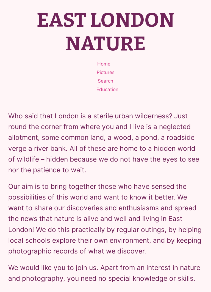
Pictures (106, 72)
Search (105, 81)
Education (107, 89)
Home (103, 64)
